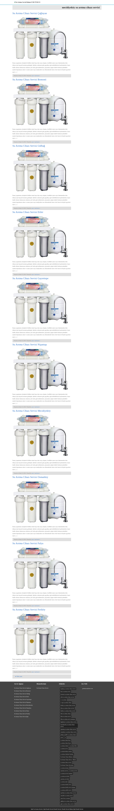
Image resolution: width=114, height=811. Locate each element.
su (65, 737)
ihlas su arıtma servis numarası (67, 719)
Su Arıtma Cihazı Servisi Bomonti (29, 79)
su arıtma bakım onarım (66, 751)
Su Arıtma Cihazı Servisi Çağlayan (29, 13)
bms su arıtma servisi (65, 691)
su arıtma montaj (64, 768)
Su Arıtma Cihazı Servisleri (66, 765)
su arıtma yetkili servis (65, 790)
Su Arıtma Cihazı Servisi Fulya (27, 543)
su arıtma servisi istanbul (66, 773)
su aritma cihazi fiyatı (65, 743)
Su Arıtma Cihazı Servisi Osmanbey (30, 477)
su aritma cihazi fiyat (65, 740)
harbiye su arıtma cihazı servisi (67, 711)
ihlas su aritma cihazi (65, 713)
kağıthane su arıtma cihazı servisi (68, 722)
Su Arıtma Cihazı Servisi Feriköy (28, 609)
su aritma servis (64, 748)
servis (61, 737)
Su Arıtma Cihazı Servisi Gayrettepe (30, 278)
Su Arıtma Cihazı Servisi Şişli (21, 716)
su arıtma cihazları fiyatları (66, 754)
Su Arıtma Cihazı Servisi (42, 688)
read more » (37, 75)
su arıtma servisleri (64, 776)
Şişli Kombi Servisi (78, 809)
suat (33, 75)
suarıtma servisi (64, 770)
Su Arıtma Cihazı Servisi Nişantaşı (29, 344)
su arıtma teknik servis (65, 784)
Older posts (18, 676)
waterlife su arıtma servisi (66, 795)
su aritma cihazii (64, 746)
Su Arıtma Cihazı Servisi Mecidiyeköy (31, 410)
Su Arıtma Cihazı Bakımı (66, 757)
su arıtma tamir (64, 781)
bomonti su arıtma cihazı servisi (68, 694)
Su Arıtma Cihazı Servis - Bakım (68, 759)
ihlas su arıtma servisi (65, 716)
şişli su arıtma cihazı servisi (67, 804)
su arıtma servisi (73, 770)
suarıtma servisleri (64, 779)
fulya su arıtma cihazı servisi (67, 708)
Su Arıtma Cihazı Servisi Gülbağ (28, 145)
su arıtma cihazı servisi (65, 762)
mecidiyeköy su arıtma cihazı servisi (67, 725)
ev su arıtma (63, 699)
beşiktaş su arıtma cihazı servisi (68, 688)
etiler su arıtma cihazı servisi (67, 697)
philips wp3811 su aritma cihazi (68, 734)
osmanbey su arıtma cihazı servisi (68, 732)
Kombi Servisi (57, 809)
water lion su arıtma (65, 798)
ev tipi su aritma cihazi (65, 702)
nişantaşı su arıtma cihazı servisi (68, 729)
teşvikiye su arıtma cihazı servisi (68, 793)
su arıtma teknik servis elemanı (67, 787)
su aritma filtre (73, 746)
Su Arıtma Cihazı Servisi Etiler (27, 212)
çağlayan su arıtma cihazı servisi (68, 801)
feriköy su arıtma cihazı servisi (67, 705)
